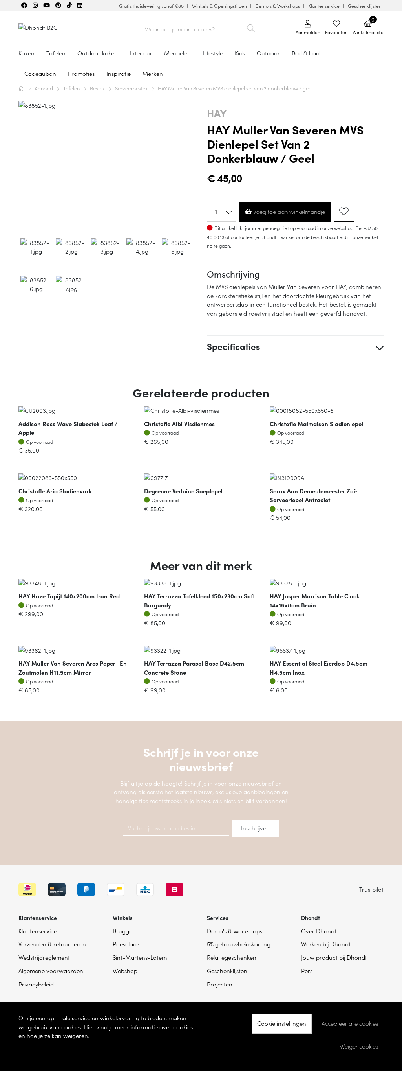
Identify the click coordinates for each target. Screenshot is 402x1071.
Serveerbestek (132, 88)
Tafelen (72, 88)
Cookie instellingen (281, 1023)
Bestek (98, 88)
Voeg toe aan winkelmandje (288, 211)
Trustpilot (371, 889)
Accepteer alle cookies (350, 1023)
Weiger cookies (359, 1046)
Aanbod (44, 88)
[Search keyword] (251, 27)
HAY (217, 113)
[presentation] (24, 167)
